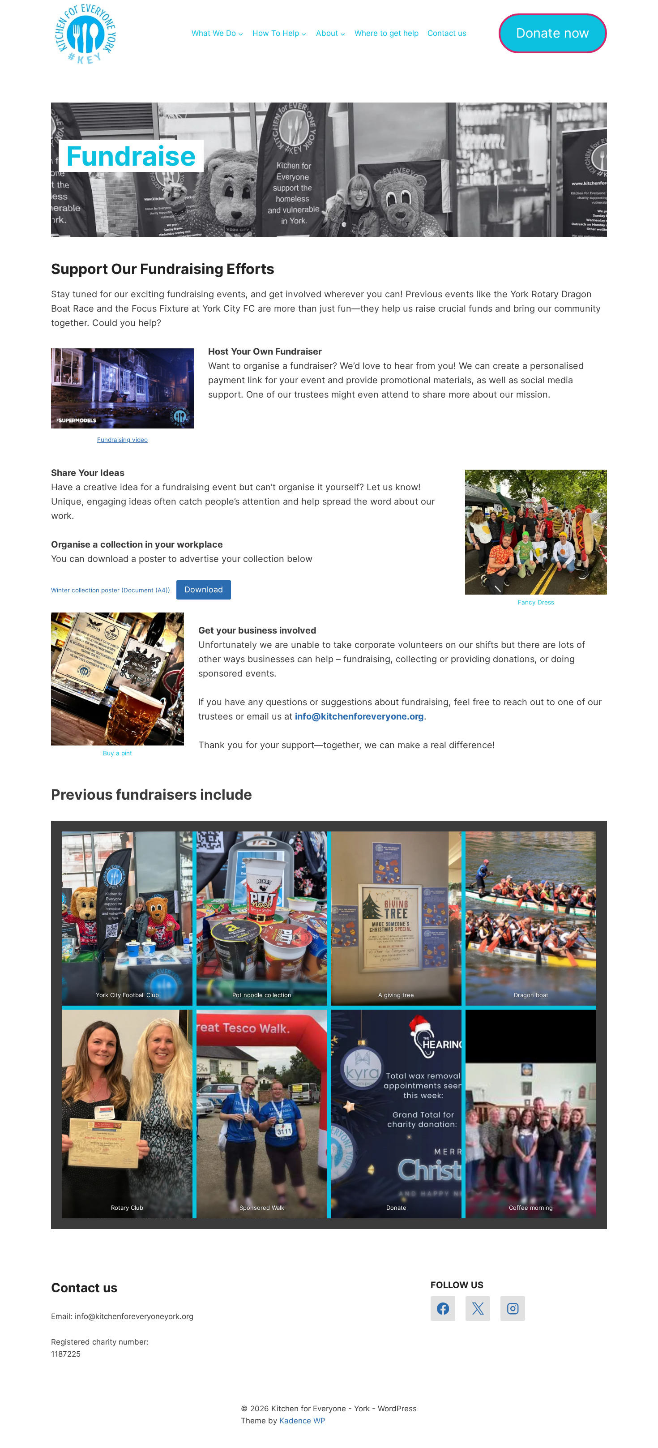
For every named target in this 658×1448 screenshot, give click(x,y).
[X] (478, 1308)
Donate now (553, 33)
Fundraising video (122, 439)
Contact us (446, 33)
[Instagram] (512, 1308)
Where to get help (387, 33)
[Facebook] (443, 1308)
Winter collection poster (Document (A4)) (110, 590)
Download (203, 589)
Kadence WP (302, 1420)
